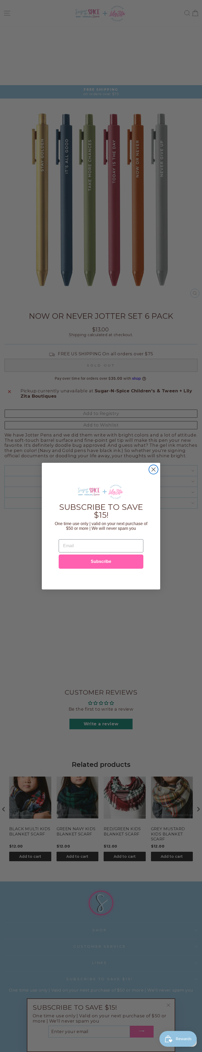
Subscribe (101, 561)
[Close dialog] (153, 469)
